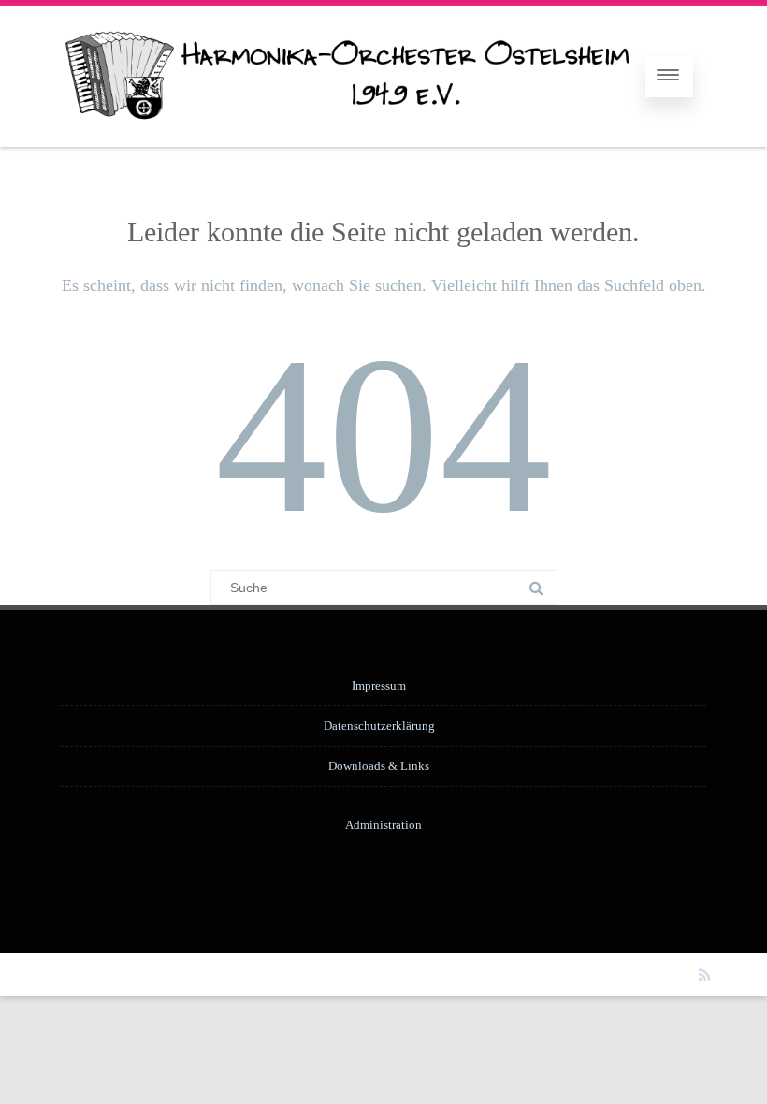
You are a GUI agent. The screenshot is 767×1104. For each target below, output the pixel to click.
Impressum (379, 685)
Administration (383, 825)
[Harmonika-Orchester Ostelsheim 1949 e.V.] (345, 140)
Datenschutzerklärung (379, 726)
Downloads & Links (378, 766)
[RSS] (704, 975)
